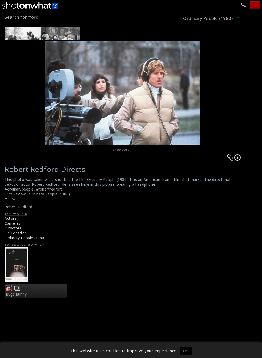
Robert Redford (18, 206)
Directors (13, 228)
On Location (16, 232)
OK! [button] (186, 351)
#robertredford (49, 189)
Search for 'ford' (22, 17)
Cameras (12, 223)
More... (10, 199)
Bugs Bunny (16, 294)
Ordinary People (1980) (208, 18)
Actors (10, 218)
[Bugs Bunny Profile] (9, 290)
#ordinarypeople (19, 189)
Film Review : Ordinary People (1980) (37, 194)
